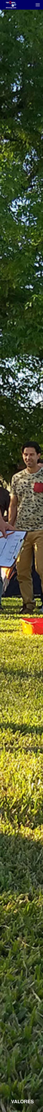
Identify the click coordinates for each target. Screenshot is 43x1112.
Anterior (5, 560)
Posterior (37, 560)
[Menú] (36, 5)
